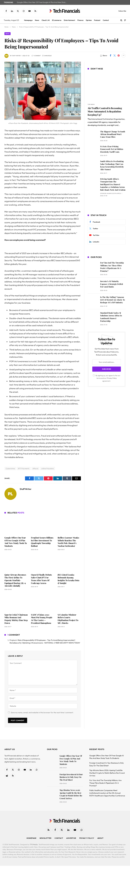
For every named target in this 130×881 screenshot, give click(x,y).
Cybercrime (10, 468)
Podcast (97, 20)
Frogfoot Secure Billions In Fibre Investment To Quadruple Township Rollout (42, 541)
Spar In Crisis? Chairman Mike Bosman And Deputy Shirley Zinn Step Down (16, 618)
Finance (80, 20)
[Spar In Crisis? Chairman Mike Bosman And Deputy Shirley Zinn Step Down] (16, 602)
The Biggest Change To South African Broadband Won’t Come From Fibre (112, 134)
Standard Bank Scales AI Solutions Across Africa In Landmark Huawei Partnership (111, 317)
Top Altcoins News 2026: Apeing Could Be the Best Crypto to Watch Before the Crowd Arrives (71, 794)
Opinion (89, 20)
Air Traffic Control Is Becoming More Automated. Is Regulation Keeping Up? (105, 111)
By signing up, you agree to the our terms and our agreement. (107, 378)
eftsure (35, 468)
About (100, 838)
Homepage (28, 20)
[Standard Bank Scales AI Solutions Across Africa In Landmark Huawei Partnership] (93, 316)
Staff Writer (16, 55)
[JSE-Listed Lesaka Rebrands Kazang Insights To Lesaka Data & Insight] (69, 562)
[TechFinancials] (65, 11)
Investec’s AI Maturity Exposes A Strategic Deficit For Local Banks (111, 284)
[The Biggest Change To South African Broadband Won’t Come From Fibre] (93, 135)
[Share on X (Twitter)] (114, 56)
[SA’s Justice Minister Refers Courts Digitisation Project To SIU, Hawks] (69, 602)
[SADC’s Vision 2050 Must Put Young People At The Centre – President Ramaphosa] (42, 602)
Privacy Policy (112, 378)
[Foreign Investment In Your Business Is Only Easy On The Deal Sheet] (52, 778)
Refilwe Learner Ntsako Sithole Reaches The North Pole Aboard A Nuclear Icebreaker (68, 541)
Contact (106, 20)
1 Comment (37, 55)
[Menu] (125, 20)
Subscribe (122, 11)
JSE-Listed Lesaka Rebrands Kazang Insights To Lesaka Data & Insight (68, 578)
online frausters (47, 468)
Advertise (71, 838)
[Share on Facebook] (110, 56)
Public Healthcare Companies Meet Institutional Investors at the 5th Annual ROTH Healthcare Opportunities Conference (107, 793)
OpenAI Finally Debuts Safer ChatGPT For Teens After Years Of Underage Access (41, 578)
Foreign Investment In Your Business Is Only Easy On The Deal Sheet (71, 777)
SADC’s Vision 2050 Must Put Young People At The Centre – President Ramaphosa (41, 618)
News (37, 20)
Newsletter (45, 838)
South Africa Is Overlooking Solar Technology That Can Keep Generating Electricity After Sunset (112, 165)
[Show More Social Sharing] (123, 56)
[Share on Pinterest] (118, 56)
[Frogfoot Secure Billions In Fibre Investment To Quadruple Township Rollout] (42, 525)
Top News (91, 104)
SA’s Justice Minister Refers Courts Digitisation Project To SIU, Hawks (68, 618)
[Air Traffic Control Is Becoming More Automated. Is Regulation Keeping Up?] (107, 87)
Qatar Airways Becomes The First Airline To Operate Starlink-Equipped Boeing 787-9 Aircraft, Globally (15, 580)
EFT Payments (23, 468)
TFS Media (34, 844)
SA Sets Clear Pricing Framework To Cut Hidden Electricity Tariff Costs (111, 149)
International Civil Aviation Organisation (108, 119)
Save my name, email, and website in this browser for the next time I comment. (42, 712)
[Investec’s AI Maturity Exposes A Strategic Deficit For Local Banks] (93, 285)
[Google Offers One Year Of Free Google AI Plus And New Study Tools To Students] (16, 525)
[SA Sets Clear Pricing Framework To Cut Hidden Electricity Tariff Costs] (93, 150)
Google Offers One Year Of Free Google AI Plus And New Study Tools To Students (42, 2)
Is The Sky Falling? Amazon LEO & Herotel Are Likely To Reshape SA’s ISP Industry (112, 300)
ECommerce (56, 20)
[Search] (121, 20)
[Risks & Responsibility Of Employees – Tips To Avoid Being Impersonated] (42, 119)
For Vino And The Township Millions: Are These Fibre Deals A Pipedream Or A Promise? (112, 266)
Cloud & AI (46, 20)
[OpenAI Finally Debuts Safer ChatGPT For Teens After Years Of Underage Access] (42, 562)
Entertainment (69, 20)
